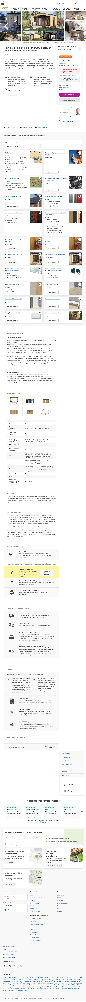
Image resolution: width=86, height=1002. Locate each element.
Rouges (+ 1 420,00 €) (52, 203)
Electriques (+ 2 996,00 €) (53, 277)
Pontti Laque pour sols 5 (52, 284)
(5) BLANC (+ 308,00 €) (53, 228)
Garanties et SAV (66, 760)
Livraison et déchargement (69, 768)
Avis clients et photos (67, 775)
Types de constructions (36, 924)
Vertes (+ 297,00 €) (12, 218)
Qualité (59, 897)
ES (48, 998)
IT (46, 998)
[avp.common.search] (84, 9)
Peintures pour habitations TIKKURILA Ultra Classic (56, 213)
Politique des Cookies (8, 954)
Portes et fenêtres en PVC (37, 935)
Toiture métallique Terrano (13, 196)
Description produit (67, 753)
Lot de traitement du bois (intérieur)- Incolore (16, 240)
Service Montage (34, 903)
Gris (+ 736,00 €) (11, 292)
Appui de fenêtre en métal (52, 299)
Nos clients (60, 906)
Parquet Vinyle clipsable (12, 284)
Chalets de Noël (28, 981)
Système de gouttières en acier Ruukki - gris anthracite (56, 179)
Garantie (32, 906)
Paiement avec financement (37, 897)
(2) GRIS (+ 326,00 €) (52, 219)
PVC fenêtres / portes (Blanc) (13, 254)
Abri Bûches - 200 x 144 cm (53, 313)
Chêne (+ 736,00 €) (12, 289)
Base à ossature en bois (12, 178)
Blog (58, 908)
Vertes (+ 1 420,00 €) (52, 206)
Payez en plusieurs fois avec (67, 79)
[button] (13, 400)
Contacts (59, 911)
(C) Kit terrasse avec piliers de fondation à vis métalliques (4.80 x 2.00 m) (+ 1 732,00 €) (16, 169)
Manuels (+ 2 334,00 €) (53, 275)
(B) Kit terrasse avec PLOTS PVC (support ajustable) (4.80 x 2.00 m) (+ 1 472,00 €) (15, 163)
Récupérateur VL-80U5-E (12, 313)
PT (51, 998)
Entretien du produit (35, 940)
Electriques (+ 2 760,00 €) (14, 277)
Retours (32, 908)
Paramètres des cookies (9, 957)
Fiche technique (66, 757)
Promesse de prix (35, 911)
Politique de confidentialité (55, 843)
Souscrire (38, 837)
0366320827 (65, 109)
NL (53, 998)
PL (61, 998)
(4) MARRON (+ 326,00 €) (53, 224)
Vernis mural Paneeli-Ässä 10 (13, 299)
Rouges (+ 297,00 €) (12, 220)
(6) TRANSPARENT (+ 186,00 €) (55, 230)
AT (58, 998)
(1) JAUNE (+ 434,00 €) (53, 221)
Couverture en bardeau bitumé (14, 213)
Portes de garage (34, 937)
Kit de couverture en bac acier (53, 196)
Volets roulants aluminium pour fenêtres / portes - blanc (14, 269)
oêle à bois (64, 988)
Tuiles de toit (33, 929)
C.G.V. (4, 949)
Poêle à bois (20, 990)
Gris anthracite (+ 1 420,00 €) (54, 201)
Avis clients (60, 900)
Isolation (32, 927)
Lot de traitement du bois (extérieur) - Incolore (56, 240)
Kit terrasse (8, 153)
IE (63, 998)
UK (41, 998)
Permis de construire (35, 918)
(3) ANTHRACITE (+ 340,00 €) (55, 226)
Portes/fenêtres (34, 932)
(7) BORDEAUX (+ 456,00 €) (54, 232)
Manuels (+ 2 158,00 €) (13, 275)
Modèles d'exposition (63, 903)
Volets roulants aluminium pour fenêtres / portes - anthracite (54, 269)
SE (56, 998)
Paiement (64, 771)
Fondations (33, 921)
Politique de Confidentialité (10, 952)
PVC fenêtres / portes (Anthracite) (55, 254)
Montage (32, 943)
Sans (8, 155)
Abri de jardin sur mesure (69, 979)
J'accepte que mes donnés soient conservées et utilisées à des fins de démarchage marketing (24, 844)
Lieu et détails (10, 862)
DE (43, 998)
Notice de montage (67, 764)
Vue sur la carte (10, 884)
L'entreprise (60, 895)
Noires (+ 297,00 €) (12, 222)
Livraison (32, 900)
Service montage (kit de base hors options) (55, 153)
